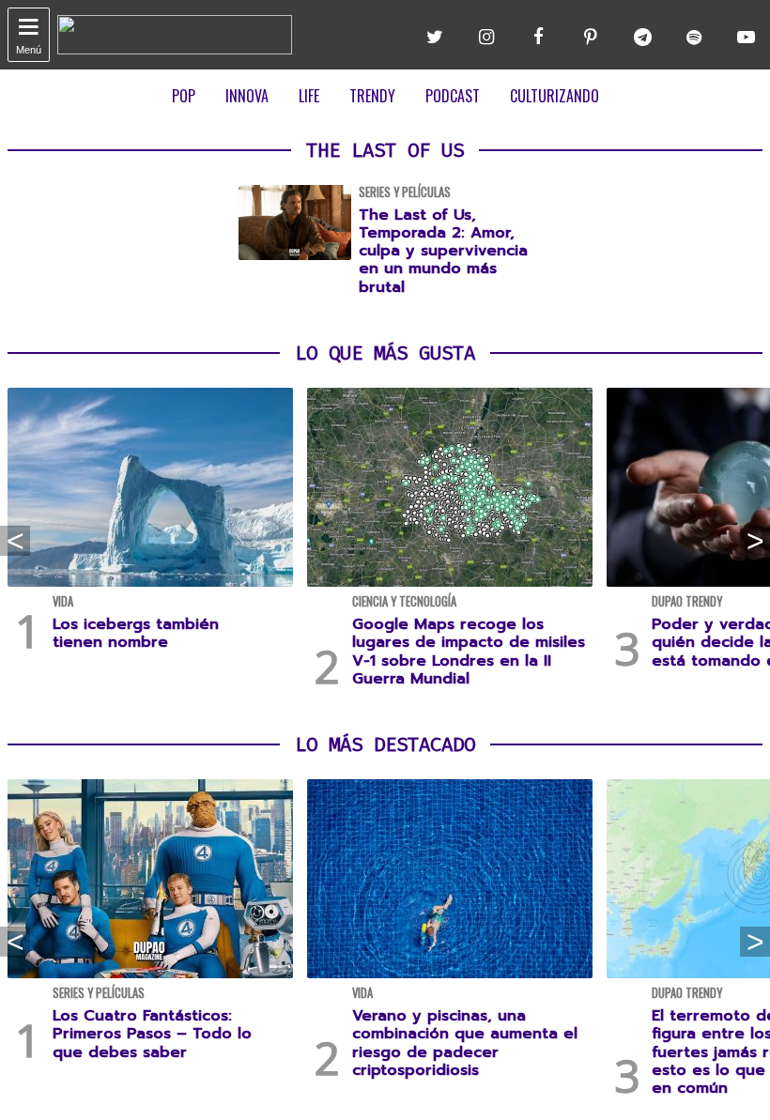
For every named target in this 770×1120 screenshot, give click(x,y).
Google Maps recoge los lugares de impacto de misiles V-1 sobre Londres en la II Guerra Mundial (468, 651)
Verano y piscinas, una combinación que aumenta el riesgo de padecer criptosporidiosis (465, 1043)
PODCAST (452, 95)
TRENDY (372, 95)
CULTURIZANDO (554, 95)
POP (183, 95)
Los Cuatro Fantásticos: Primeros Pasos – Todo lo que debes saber (152, 1034)
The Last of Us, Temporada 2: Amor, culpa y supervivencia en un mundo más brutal (443, 251)
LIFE (309, 95)
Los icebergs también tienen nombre (136, 633)
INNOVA (247, 95)
